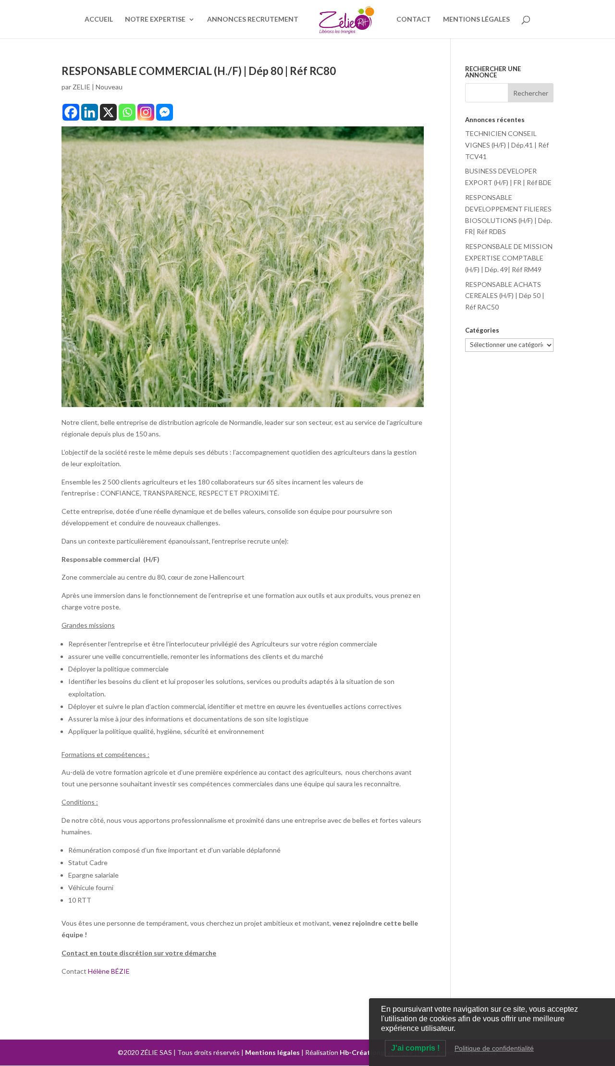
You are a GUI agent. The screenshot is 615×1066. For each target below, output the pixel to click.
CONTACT (413, 19)
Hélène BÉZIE (109, 971)
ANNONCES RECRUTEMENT (252, 19)
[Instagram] (145, 112)
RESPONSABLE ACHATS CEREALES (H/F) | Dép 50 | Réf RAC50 (504, 295)
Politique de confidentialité (494, 1048)
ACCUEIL (99, 19)
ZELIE (81, 87)
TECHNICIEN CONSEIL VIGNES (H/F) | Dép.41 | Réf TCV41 (507, 145)
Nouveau (109, 87)
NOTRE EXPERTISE (155, 19)
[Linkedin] (89, 112)
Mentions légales (272, 1052)
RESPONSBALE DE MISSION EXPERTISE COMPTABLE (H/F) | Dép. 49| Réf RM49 (509, 257)
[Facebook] (70, 112)
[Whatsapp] (127, 112)
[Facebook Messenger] (164, 112)
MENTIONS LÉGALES (476, 19)
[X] (108, 112)
